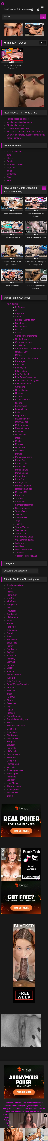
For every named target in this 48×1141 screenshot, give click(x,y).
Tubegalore (12, 630)
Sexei (9, 620)
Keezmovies (21, 406)
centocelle (11, 174)
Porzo (9, 636)
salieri (9, 171)
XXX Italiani (12, 304)
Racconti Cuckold (23, 489)
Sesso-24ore (21, 511)
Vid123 (10, 668)
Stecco (10, 158)
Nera (9, 180)
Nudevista (20, 447)
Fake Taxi (19, 364)
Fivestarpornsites (15, 770)
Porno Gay (20, 460)
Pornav (10, 646)
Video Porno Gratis (24, 537)
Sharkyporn (12, 735)
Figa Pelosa (21, 371)
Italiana (18, 396)
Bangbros (19, 323)
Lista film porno (22, 419)
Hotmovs (11, 665)
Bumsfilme (12, 639)
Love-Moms (12, 783)
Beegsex (11, 742)
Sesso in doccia (22, 508)
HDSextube (12, 751)
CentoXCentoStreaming (18, 684)
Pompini (19, 454)
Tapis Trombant (14, 138)
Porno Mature (21, 470)
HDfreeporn (12, 617)
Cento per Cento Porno (26, 336)
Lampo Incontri (22, 409)
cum (9, 155)
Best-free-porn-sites (16, 726)
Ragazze (19, 495)
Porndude (11, 777)
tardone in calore (15, 164)
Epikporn (11, 780)
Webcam (19, 543)
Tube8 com (20, 533)
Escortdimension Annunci (27, 358)
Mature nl (19, 431)
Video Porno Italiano (25, 540)
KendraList (12, 614)
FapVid (10, 652)
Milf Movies (20, 435)
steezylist (11, 767)
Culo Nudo (20, 345)
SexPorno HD (21, 517)
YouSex (10, 598)
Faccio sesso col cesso (18, 119)
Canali (18, 333)
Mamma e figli (21, 422)
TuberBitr (11, 678)
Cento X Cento (22, 339)
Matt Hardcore (22, 425)
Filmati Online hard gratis (27, 380)
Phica (9, 608)
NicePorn (11, 601)
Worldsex (19, 546)
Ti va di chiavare (14, 152)
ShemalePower (14, 675)
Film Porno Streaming (25, 377)
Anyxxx (10, 706)
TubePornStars (14, 681)
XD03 (9, 722)
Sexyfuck (11, 662)
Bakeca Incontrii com (25, 320)
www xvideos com (23, 549)
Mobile (18, 438)
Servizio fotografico (24, 505)
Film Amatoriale (22, 374)
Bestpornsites (13, 738)
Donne (18, 355)
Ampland (19, 313)
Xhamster (19, 553)
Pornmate (11, 748)
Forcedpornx (13, 764)
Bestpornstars (13, 754)
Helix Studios (21, 390)
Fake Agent (20, 361)
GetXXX (10, 687)
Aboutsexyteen (14, 786)
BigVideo (11, 745)
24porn (10, 700)
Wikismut (11, 690)
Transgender (21, 530)
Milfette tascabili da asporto (19, 122)
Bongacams (21, 326)
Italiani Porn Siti (22, 399)
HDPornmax (12, 757)
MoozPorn (11, 729)
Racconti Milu (21, 492)
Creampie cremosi (24, 342)
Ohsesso (19, 451)
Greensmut (12, 703)
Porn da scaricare (23, 457)
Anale (18, 317)
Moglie (18, 441)
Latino (18, 412)
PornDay (11, 659)
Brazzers (19, 329)
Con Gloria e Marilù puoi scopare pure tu (26, 135)
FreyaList (11, 611)
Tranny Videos (22, 527)
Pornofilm (19, 479)
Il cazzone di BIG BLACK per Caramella (25, 131)
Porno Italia (20, 466)
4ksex (9, 694)
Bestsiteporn (13, 773)
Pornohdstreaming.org (17, 719)
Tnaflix (18, 524)
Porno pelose (21, 473)
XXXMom (11, 655)
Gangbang (20, 387)
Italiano (18, 403)
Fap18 (10, 710)
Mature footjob (22, 428)
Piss (9, 177)
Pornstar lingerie (23, 486)
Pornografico (21, 482)
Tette (17, 521)
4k (16, 310)
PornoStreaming (14, 716)
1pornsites (12, 732)
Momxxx (19, 444)
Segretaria (20, 502)
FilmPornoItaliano (15, 585)
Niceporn (11, 713)
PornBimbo (12, 649)
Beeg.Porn (12, 604)
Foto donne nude (23, 384)
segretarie (11, 167)
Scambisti (20, 498)
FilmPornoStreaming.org (16, 9)
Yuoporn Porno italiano (26, 556)
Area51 (10, 588)
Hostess (19, 393)
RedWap (11, 697)
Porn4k (10, 592)
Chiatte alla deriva (15, 125)
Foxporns (11, 627)
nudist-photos (13, 789)
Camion (10, 161)
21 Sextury (20, 307)
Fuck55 (10, 671)
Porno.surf (11, 595)
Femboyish (20, 368)
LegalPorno (20, 415)
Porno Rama (21, 476)
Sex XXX (19, 514)
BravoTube (12, 643)
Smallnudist (12, 793)
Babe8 (10, 624)
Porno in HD (21, 463)
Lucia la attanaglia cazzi (18, 128)
